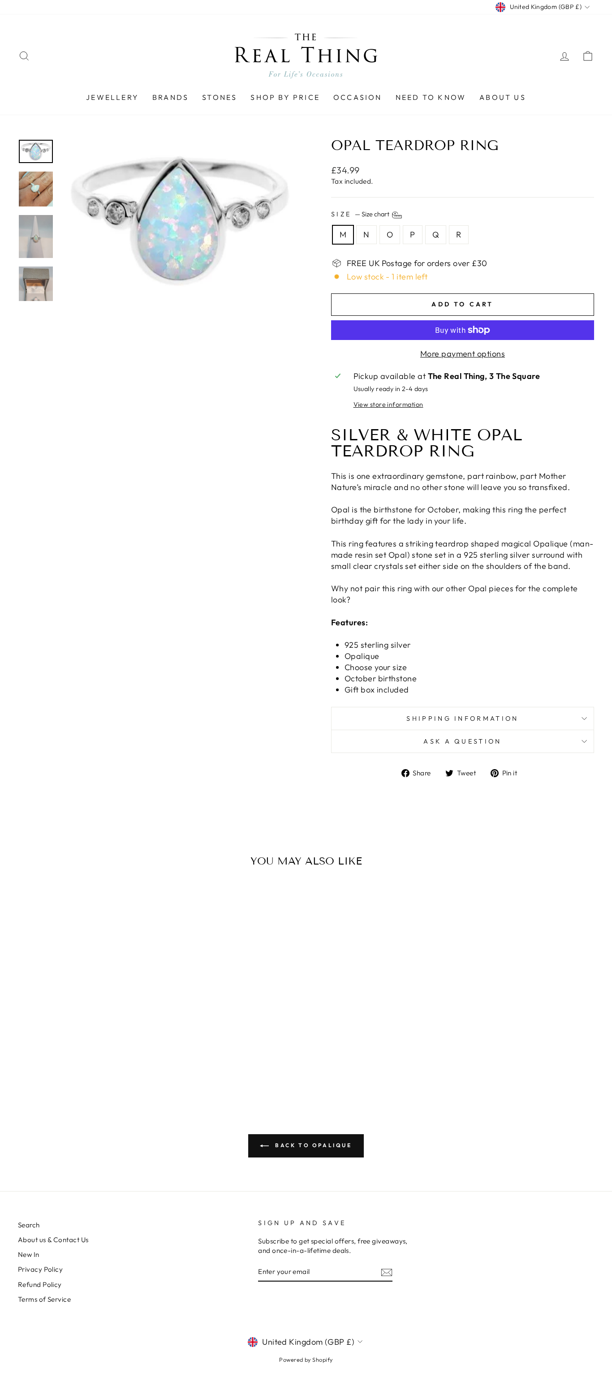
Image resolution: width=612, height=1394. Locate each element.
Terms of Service (44, 1299)
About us (502, 97)
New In (28, 1254)
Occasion (357, 97)
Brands (170, 97)
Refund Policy (40, 1284)
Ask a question (462, 741)
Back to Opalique (312, 1145)
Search (29, 1225)
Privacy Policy (40, 1269)
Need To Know (431, 97)
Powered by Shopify (305, 1359)
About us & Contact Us (53, 1239)
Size (361, 215)
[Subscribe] (386, 1272)
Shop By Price (285, 97)
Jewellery (112, 97)
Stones (219, 97)
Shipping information (462, 718)
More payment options (462, 353)
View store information (388, 404)
